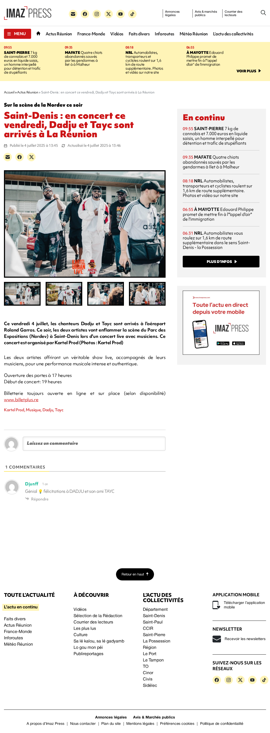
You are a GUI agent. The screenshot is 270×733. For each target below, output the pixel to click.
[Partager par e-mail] (7, 157)
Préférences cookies (177, 724)
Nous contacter (83, 724)
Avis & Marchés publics (154, 717)
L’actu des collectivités (233, 34)
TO (145, 667)
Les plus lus (85, 629)
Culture (81, 635)
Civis (147, 679)
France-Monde (91, 34)
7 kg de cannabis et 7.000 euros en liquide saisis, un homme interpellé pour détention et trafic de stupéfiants (22, 62)
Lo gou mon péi (88, 648)
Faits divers (139, 34)
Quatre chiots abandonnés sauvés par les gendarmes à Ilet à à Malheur (83, 58)
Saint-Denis (154, 616)
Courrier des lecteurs (233, 13)
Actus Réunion (59, 34)
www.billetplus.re (21, 399)
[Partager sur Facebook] (19, 157)
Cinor (148, 673)
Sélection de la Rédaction (98, 616)
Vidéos (116, 34)
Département (155, 610)
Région (149, 648)
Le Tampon (153, 660)
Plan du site (110, 724)
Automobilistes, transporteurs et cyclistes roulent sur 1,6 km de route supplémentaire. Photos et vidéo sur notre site (144, 62)
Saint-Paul (153, 622)
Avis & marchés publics (206, 13)
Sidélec (150, 686)
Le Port (149, 654)
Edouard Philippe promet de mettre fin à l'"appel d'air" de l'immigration (204, 58)
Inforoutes (164, 34)
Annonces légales (172, 13)
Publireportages (88, 654)
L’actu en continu (20, 607)
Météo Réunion (194, 34)
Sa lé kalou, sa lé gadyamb (99, 641)
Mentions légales (140, 724)
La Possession (156, 641)
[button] (17, 34)
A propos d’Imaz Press (45, 724)
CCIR (148, 629)
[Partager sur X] (31, 157)
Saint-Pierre (154, 635)
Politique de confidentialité (221, 724)
